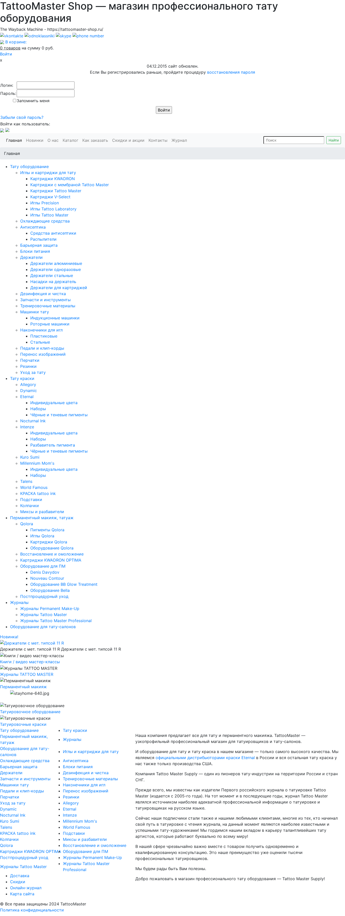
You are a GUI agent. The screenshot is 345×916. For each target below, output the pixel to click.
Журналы (19, 602)
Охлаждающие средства (45, 221)
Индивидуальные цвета (54, 402)
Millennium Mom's (37, 463)
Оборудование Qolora (51, 547)
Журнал (180, 140)
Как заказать (96, 140)
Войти (6, 54)
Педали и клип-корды (42, 348)
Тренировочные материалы (47, 305)
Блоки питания (35, 251)
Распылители (43, 239)
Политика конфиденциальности (32, 909)
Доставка (19, 875)
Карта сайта (22, 893)
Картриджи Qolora (48, 541)
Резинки (28, 366)
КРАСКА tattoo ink (38, 493)
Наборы (38, 408)
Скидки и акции (129, 140)
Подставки (31, 499)
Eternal (27, 396)
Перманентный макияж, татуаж (41, 517)
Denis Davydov (44, 572)
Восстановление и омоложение (52, 554)
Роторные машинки (49, 323)
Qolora (26, 523)
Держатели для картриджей (58, 287)
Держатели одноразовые (55, 269)
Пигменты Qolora (47, 529)
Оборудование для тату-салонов (43, 626)
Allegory (28, 384)
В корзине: (16, 41)
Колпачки (29, 505)
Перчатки (29, 360)
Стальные (40, 342)
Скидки (17, 881)
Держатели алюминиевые (56, 263)
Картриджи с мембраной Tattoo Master (69, 184)
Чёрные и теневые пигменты (59, 414)
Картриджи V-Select (50, 196)
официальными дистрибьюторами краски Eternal (205, 757)
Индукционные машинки (55, 317)
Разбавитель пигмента (52, 445)
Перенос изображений (43, 354)
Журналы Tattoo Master (43, 614)
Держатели (31, 257)
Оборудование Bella (50, 590)
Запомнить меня (33, 100)
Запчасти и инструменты (45, 299)
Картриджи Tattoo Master (55, 190)
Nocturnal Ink (33, 420)
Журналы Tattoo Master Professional (56, 620)
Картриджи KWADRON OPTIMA (50, 560)
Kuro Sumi (29, 457)
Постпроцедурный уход (44, 596)
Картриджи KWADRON (52, 178)
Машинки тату (34, 311)
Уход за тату (33, 372)
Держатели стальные (51, 275)
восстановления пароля (231, 72)
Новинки (35, 140)
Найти (334, 140)
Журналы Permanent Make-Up (49, 608)
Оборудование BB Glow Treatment (63, 584)
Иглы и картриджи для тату (48, 172)
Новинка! (9, 636)
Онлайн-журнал (25, 887)
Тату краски (22, 378)
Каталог (71, 140)
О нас (54, 140)
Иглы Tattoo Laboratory (53, 208)
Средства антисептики (53, 233)
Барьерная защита (39, 245)
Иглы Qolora (42, 535)
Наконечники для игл (41, 329)
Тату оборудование (29, 166)
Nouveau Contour (47, 578)
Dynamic (28, 390)
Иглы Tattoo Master (49, 214)
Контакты (159, 140)
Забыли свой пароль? (21, 117)
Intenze (27, 426)
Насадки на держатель (53, 281)
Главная (15, 140)
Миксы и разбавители (42, 511)
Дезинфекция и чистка (43, 293)
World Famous (33, 487)
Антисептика (33, 227)
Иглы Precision (44, 202)
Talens (26, 481)
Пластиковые (43, 336)
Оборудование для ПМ (42, 566)
